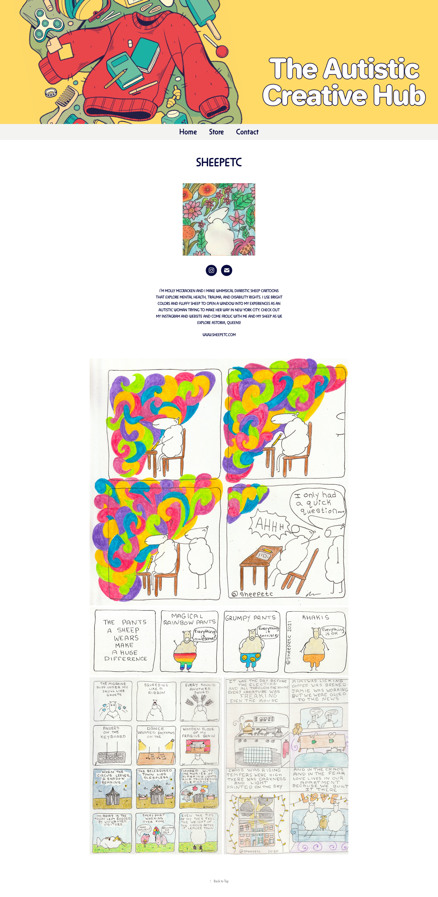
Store (216, 131)
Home (188, 131)
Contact (247, 131)
